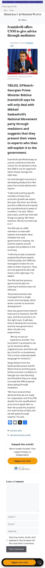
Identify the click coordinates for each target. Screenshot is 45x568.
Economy (13, 430)
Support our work (22, 460)
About (5, 10)
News (20, 430)
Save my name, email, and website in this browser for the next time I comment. (22, 540)
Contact (11, 10)
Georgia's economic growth (20, 435)
